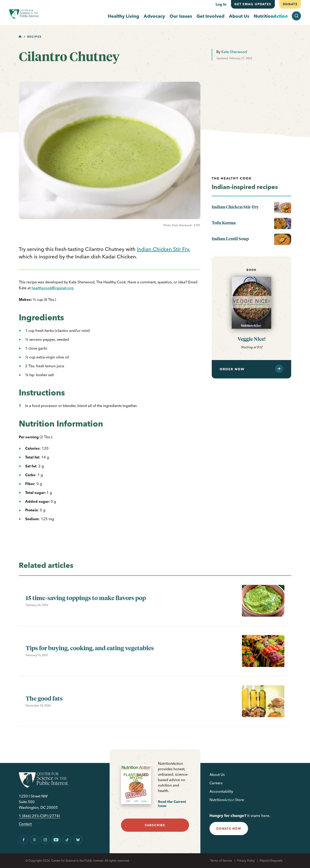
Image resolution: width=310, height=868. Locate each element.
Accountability (221, 791)
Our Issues (181, 16)
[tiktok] (66, 839)
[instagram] (45, 839)
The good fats (44, 698)
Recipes (34, 36)
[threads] (34, 839)
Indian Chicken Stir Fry (163, 249)
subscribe (155, 825)
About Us (239, 16)
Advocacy (154, 16)
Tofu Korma (224, 222)
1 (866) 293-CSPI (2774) (39, 816)
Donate (290, 4)
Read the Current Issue (172, 804)
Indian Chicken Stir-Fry (235, 206)
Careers (215, 783)
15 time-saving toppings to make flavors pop (86, 597)
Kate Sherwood (234, 51)
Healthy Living (123, 16)
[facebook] (23, 839)
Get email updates (252, 4)
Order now (232, 369)
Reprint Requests (271, 860)
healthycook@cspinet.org (52, 288)
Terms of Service (221, 860)
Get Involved (210, 16)
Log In (221, 4)
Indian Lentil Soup (230, 238)
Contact (25, 824)
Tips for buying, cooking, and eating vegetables (90, 648)
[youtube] (56, 839)
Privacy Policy (246, 860)
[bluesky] (77, 839)
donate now (228, 828)
